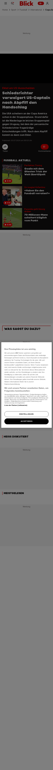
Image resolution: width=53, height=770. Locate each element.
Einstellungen (26, 414)
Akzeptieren (26, 421)
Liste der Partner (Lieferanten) (15, 405)
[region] (26, 385)
